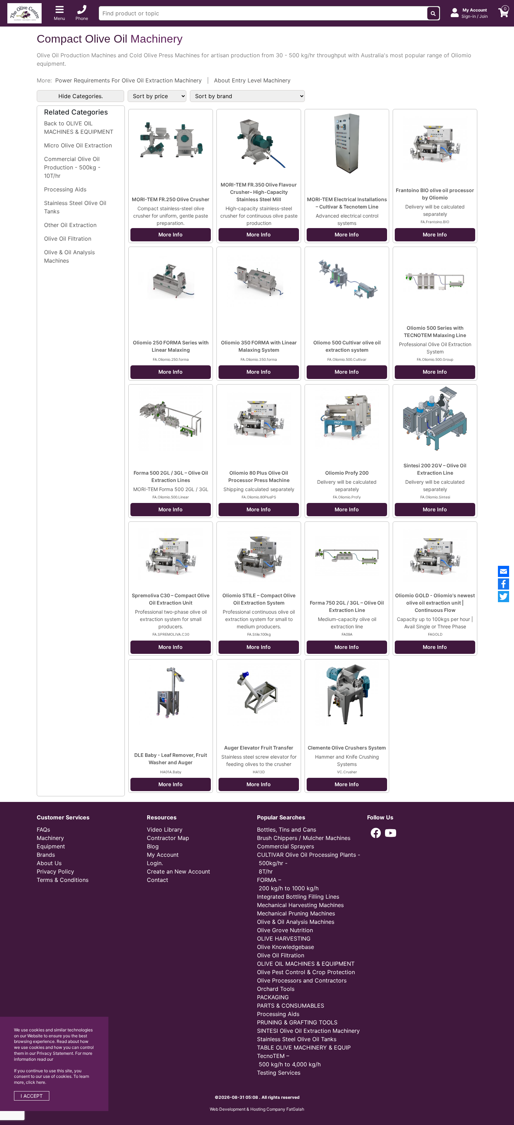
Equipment (51, 846)
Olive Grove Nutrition (285, 930)
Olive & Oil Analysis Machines (69, 256)
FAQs (43, 829)
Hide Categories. (80, 96)
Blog (153, 846)
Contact (157, 879)
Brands (46, 854)
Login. (155, 863)
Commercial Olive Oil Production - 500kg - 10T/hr (72, 167)
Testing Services (278, 1072)
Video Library (165, 829)
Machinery (50, 837)
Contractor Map (168, 837)
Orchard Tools (275, 988)
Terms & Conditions (62, 879)
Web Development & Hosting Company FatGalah (257, 1109)
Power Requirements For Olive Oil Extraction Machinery (128, 80)
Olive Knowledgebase (285, 946)
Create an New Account (178, 871)
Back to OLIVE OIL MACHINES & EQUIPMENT (78, 127)
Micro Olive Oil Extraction (78, 145)
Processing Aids (65, 189)
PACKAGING (273, 997)
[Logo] (24, 12)
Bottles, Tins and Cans (286, 829)
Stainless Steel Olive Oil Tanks (75, 207)
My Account (163, 854)
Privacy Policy (55, 871)
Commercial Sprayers (285, 846)
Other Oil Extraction (70, 224)
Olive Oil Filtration (67, 238)
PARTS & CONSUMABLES (290, 1005)
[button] (376, 833)
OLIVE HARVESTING (283, 938)
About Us (49, 863)
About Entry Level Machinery (252, 80)
